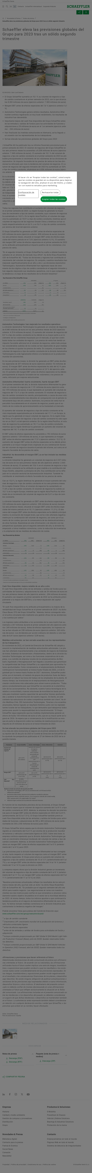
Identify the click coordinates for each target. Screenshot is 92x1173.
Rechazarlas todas (50, 192)
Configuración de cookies (26, 193)
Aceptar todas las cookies (53, 199)
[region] (46, 189)
